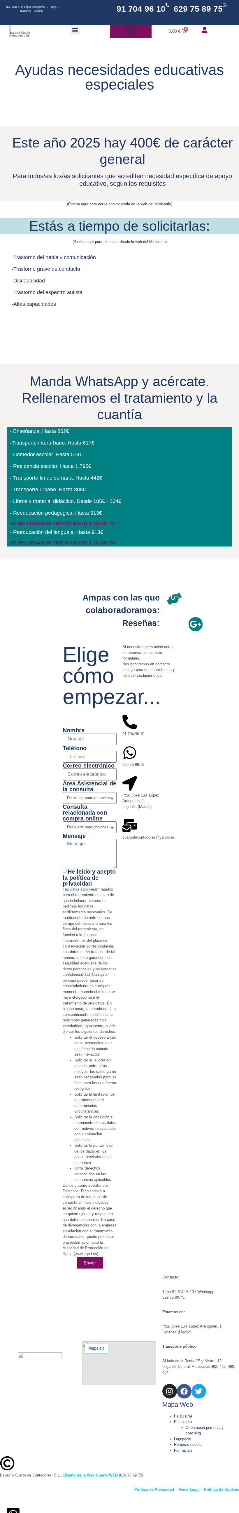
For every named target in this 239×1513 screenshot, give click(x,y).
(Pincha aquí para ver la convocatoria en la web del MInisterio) (119, 204)
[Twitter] (198, 1391)
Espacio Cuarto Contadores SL (19, 34)
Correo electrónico (89, 765)
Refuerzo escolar (188, 1444)
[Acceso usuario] (204, 30)
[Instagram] (169, 1391)
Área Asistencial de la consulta (89, 786)
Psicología (183, 1422)
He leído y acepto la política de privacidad (89, 877)
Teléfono (75, 748)
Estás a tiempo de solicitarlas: (119, 226)
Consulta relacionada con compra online (85, 812)
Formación (183, 1450)
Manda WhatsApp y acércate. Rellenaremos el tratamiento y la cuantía (119, 398)
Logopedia (182, 1439)
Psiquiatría (183, 1416)
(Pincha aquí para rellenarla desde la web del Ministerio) (120, 242)
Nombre (74, 730)
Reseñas (139, 623)
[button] (75, 30)
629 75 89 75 (198, 8)
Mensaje (74, 836)
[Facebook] (184, 1391)
